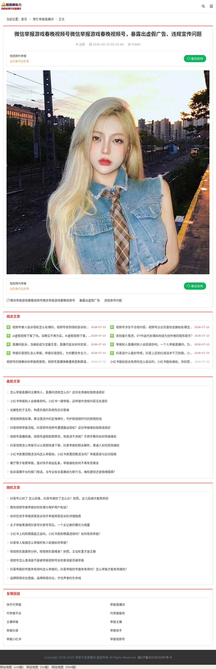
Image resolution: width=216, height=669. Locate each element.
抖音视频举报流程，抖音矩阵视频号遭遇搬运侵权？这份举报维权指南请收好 (60, 427)
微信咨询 (197, 58)
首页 (24, 19)
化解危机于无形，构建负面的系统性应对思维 (39, 410)
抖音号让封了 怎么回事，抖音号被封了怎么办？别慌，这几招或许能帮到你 (59, 498)
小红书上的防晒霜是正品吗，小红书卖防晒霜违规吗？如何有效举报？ (56, 533)
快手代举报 (14, 604)
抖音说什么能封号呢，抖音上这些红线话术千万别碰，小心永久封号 (158, 353)
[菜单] (211, 6)
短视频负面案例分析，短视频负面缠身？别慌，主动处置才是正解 (53, 551)
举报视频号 (117, 639)
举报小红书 (14, 639)
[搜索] (203, 6)
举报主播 (116, 622)
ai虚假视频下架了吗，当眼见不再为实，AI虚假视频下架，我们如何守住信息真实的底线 (67, 335)
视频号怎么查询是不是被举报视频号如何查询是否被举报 (47, 560)
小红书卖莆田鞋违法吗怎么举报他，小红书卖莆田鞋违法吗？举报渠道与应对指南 (63, 454)
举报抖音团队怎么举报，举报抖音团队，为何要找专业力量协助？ (52, 353)
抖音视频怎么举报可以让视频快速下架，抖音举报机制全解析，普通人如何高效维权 (64, 445)
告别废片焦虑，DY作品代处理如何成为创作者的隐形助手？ (152, 335)
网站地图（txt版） (38, 667)
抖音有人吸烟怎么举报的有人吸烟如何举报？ (39, 542)
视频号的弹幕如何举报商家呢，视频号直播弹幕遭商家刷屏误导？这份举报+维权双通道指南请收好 (71, 361)
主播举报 (12, 622)
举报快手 (116, 630)
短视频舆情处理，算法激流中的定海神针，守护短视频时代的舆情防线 (56, 418)
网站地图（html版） (65, 667)
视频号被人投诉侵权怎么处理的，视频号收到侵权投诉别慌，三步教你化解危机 (61, 327)
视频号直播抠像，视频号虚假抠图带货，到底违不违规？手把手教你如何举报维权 (63, 436)
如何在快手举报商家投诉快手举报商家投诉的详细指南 (45, 516)
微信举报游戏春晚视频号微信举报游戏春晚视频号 (42, 300)
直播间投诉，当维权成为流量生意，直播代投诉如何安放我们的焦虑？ (55, 344)
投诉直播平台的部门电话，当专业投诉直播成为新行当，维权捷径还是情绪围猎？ (63, 472)
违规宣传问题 (113, 300)
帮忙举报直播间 (43, 19)
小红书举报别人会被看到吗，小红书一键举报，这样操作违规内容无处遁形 (59, 401)
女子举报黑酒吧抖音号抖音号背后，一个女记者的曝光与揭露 (50, 525)
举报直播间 (117, 604)
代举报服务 (117, 613)
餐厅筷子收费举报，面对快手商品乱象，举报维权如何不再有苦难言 (54, 463)
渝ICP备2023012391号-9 (155, 657)
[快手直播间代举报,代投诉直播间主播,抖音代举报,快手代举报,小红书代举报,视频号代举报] (11, 6)
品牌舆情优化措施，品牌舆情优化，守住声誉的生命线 (45, 578)
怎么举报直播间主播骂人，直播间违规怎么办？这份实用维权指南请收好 (57, 392)
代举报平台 (14, 613)
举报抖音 (12, 630)
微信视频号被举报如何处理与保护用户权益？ (39, 507)
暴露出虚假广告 (89, 300)
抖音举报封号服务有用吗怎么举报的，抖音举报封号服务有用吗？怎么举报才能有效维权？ (69, 569)
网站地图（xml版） (13, 667)
